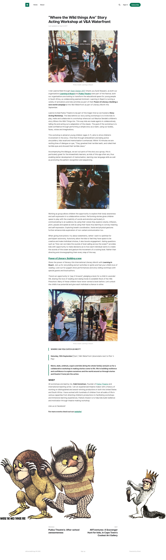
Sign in (125, 5)
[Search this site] (119, 4)
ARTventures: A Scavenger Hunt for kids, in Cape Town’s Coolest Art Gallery (103, 531)
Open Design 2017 (78, 91)
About (42, 5)
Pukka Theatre (102, 384)
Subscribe (135, 5)
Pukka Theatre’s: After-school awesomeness (63, 530)
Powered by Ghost (135, 551)
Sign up (83, 551)
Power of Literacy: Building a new (64, 258)
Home (35, 5)
